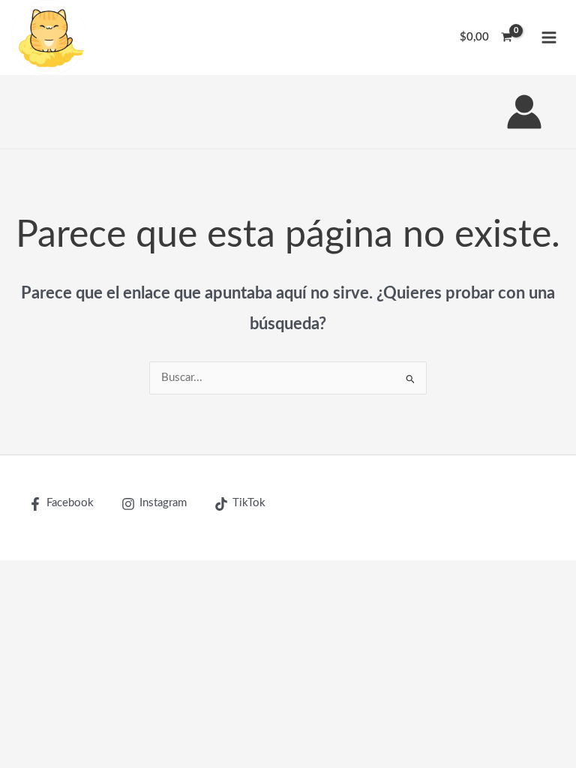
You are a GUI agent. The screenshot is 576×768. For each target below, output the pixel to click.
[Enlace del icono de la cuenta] (524, 112)
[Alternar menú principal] (549, 37)
